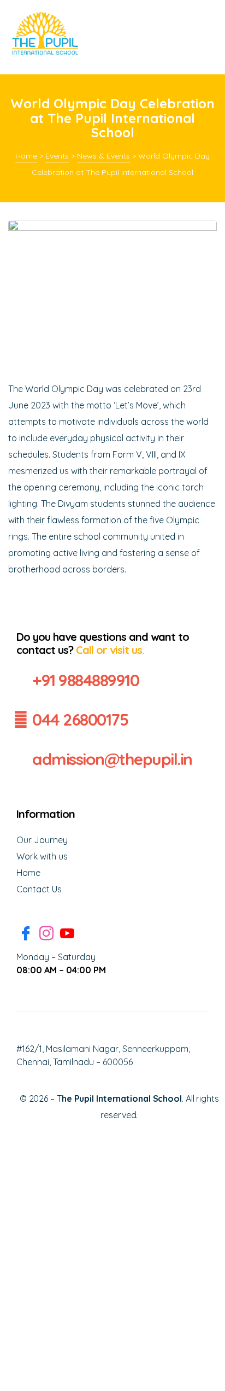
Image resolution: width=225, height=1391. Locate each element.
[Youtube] (67, 935)
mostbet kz (156, 8)
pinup (155, 8)
